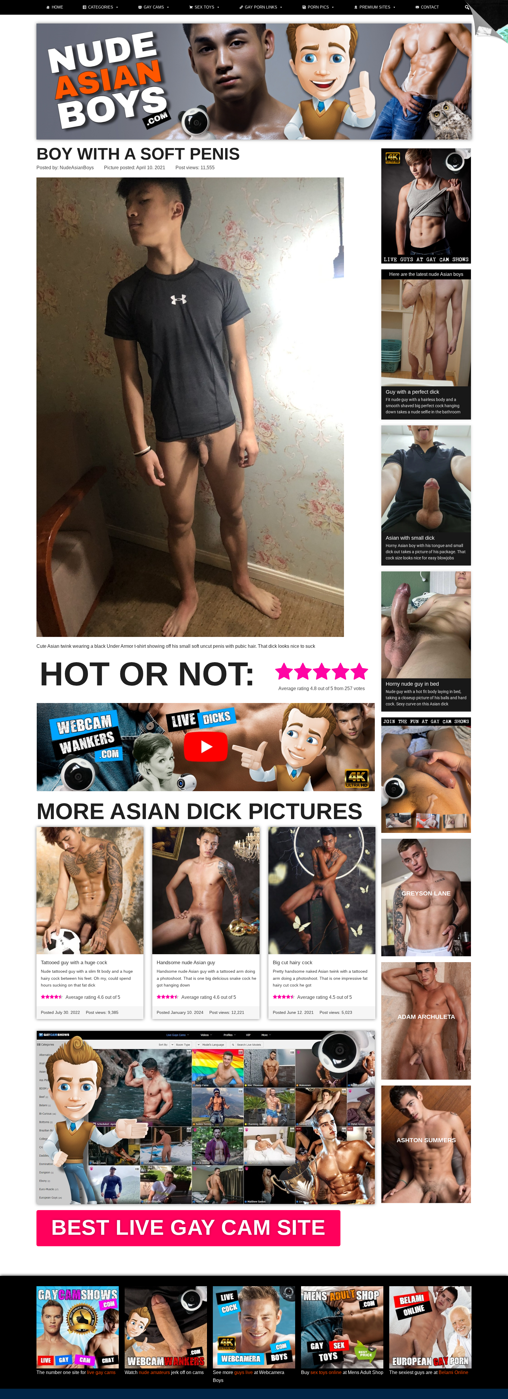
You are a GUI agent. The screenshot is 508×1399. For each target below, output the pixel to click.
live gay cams (101, 1372)
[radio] (284, 672)
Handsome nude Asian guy (186, 962)
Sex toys (204, 7)
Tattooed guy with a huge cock (74, 962)
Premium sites (375, 7)
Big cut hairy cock (293, 962)
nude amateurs (154, 1372)
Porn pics (318, 7)
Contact (430, 7)
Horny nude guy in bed (412, 684)
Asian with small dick (410, 538)
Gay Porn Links (261, 7)
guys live (243, 1372)
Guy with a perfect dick (412, 392)
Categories (100, 7)
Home (57, 7)
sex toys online (326, 1372)
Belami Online (453, 1372)
